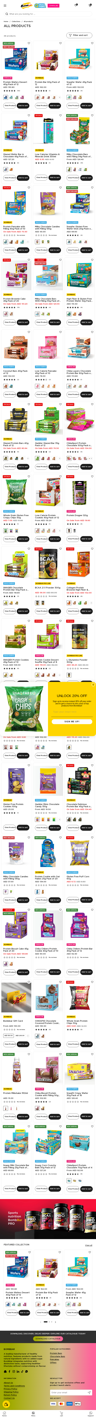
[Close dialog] (93, 684)
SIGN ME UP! (71, 722)
